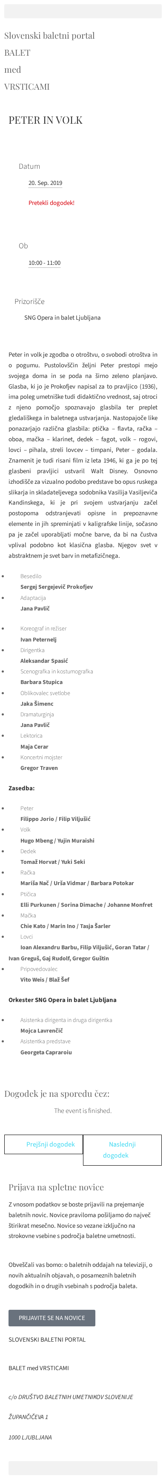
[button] (83, 11)
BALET (17, 52)
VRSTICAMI (27, 86)
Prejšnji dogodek (50, 1144)
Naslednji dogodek (119, 1150)
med (12, 69)
